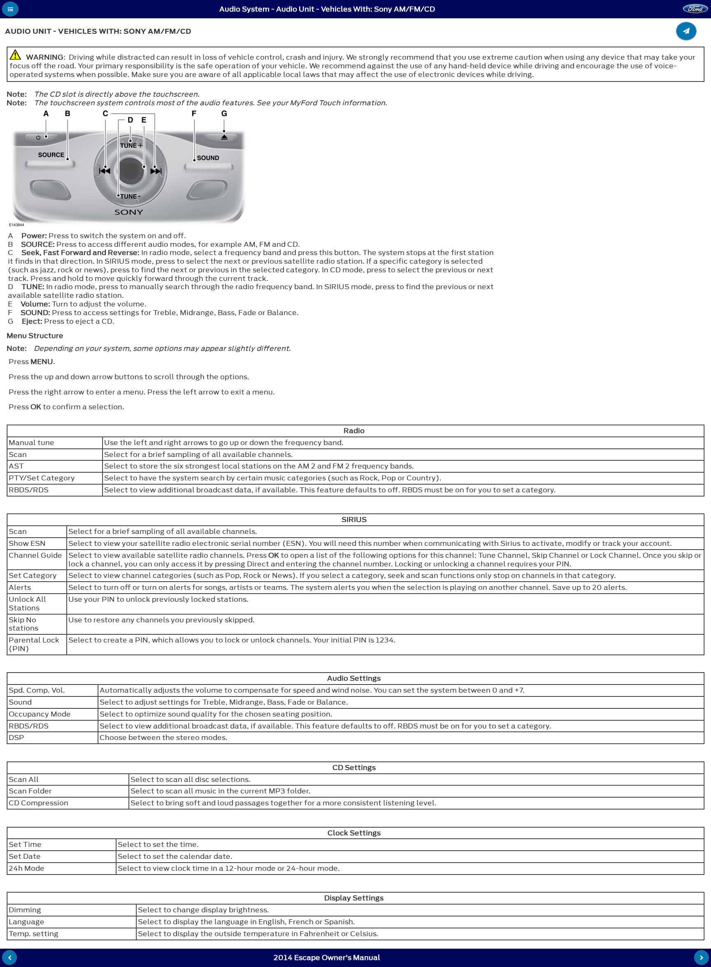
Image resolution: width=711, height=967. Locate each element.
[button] (10, 9)
